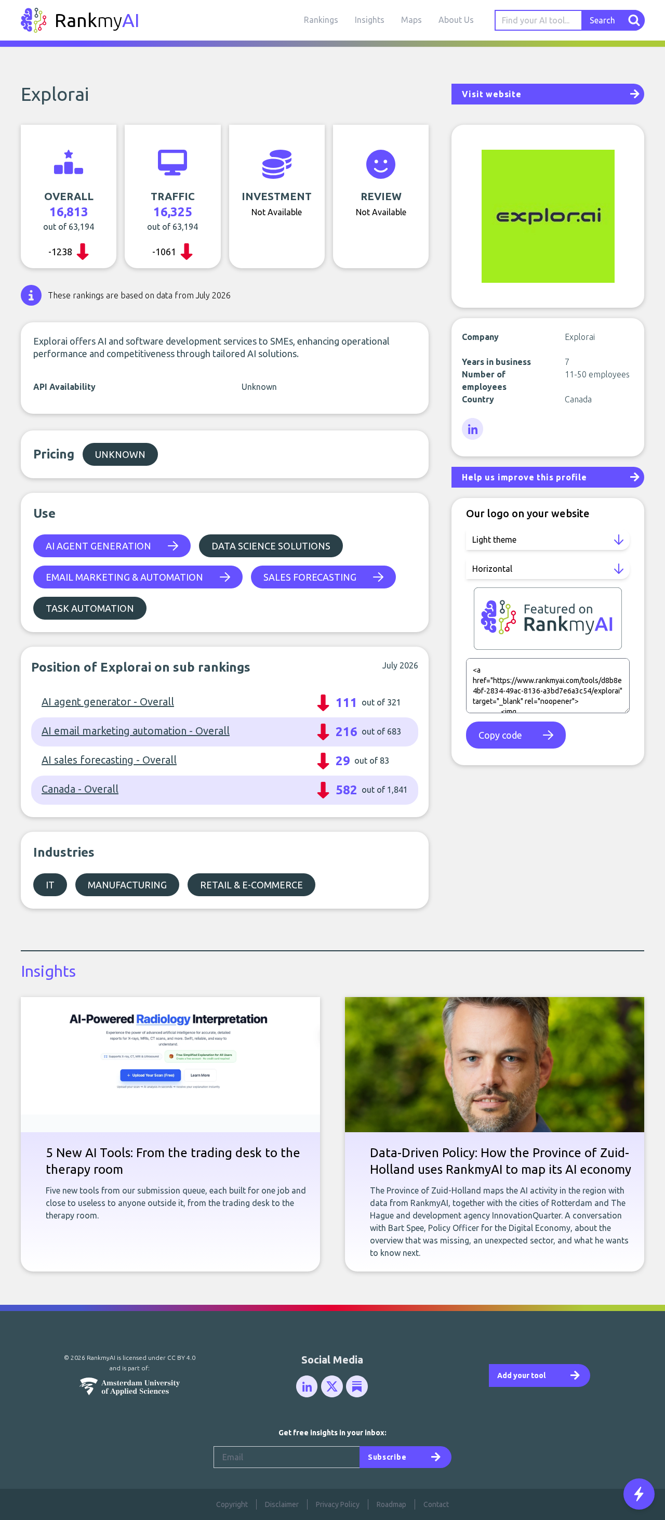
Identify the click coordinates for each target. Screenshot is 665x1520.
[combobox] (538, 20)
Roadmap (391, 1504)
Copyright (232, 1504)
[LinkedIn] (473, 429)
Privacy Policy (338, 1504)
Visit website (491, 94)
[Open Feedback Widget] (639, 1494)
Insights (369, 19)
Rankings (321, 19)
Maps (411, 19)
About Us (456, 19)
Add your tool (521, 1375)
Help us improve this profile (524, 477)
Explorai (55, 93)
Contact (436, 1504)
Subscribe (387, 1457)
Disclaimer (282, 1504)
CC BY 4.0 (181, 1357)
